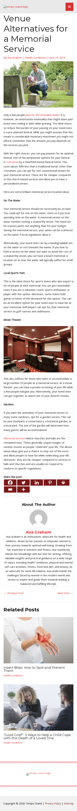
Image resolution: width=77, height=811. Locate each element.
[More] (23, 489)
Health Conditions (35, 57)
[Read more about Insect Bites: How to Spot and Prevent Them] (38, 640)
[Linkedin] (36, 482)
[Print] (63, 482)
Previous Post (14, 593)
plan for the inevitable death (42, 115)
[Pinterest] (50, 482)
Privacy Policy (53, 803)
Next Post (65, 593)
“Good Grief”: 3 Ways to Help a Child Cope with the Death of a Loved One (37, 736)
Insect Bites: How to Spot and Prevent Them (34, 669)
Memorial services (14, 438)
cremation (12, 162)
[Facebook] (10, 482)
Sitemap (69, 803)
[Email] (10, 489)
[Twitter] (23, 482)
